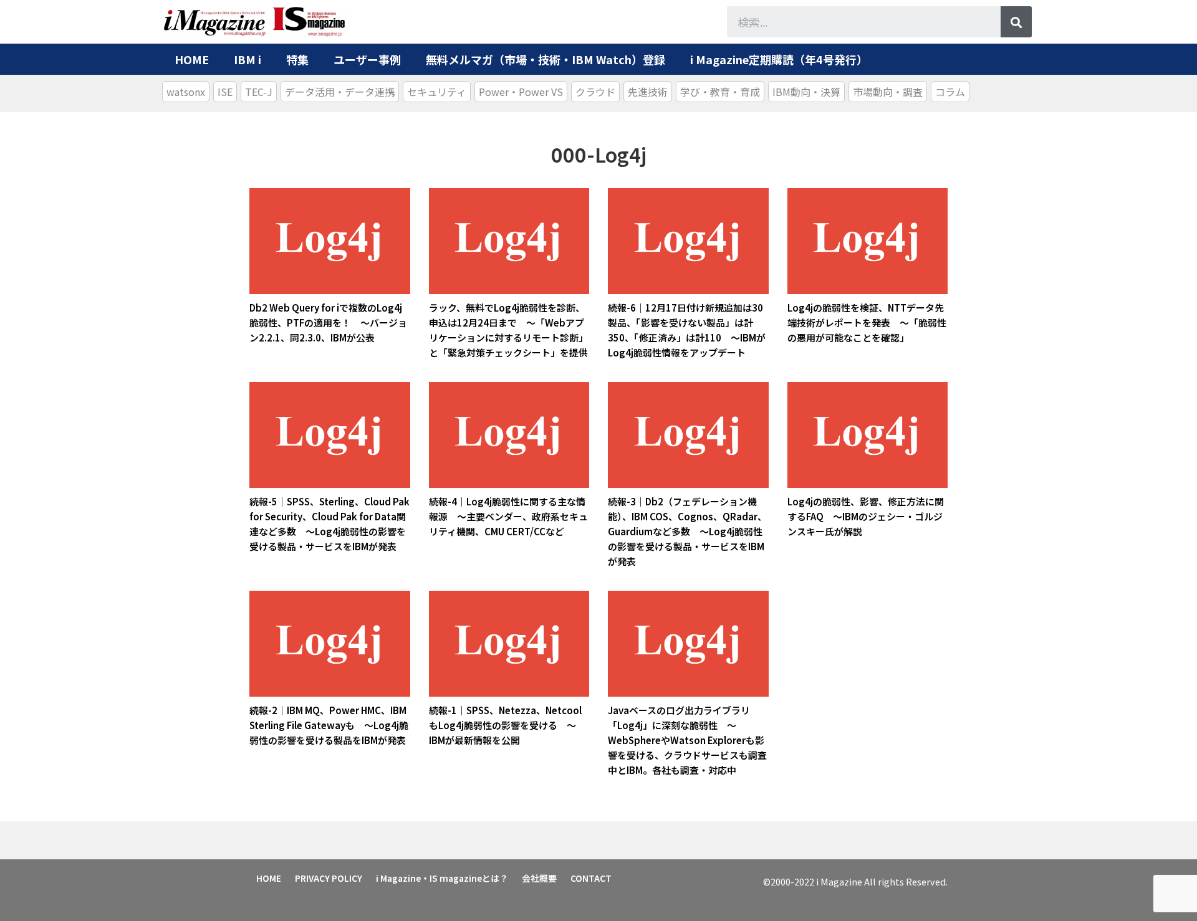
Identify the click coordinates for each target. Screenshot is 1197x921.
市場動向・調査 (888, 91)
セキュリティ (436, 91)
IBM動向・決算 (806, 91)
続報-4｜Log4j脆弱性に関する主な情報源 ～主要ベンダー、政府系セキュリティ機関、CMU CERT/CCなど (508, 516)
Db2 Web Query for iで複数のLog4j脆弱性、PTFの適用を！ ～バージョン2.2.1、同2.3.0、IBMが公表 (328, 322)
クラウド (595, 91)
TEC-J (258, 91)
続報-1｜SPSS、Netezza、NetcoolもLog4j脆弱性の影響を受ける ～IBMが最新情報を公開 (505, 725)
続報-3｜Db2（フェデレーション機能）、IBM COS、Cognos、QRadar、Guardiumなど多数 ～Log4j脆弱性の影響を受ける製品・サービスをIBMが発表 (687, 531)
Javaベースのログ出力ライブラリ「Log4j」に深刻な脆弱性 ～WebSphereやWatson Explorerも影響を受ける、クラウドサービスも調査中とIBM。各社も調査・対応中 (687, 740)
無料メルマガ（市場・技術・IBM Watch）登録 (545, 59)
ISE (225, 91)
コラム (950, 91)
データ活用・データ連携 (340, 91)
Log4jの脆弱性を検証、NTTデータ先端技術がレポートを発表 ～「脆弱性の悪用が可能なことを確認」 (866, 322)
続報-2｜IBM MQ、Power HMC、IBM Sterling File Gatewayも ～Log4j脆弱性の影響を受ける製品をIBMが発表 (328, 725)
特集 (297, 59)
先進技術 (648, 91)
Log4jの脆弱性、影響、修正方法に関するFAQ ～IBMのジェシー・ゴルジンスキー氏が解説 (865, 516)
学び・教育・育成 (720, 91)
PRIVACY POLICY (328, 878)
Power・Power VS (521, 91)
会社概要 (539, 878)
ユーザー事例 (367, 59)
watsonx (185, 91)
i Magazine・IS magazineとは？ (442, 878)
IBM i (247, 59)
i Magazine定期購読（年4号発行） (779, 59)
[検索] (1016, 21)
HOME (192, 59)
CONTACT (591, 878)
